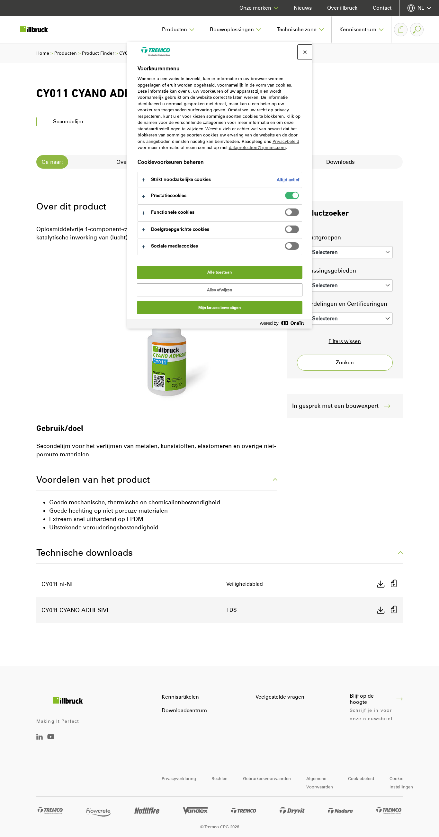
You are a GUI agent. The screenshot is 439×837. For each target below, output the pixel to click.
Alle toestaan (219, 272)
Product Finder (98, 53)
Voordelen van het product (93, 479)
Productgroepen (319, 237)
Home (42, 53)
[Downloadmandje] (401, 29)
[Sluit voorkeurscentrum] (305, 52)
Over (122, 162)
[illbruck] (38, 30)
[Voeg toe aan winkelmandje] (394, 584)
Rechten (219, 778)
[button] (178, 29)
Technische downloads (84, 552)
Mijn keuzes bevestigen (219, 307)
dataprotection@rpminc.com (257, 147)
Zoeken (345, 362)
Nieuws (303, 8)
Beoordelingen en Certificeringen (342, 303)
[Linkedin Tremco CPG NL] (39, 738)
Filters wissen (344, 341)
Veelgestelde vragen (279, 697)
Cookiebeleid (361, 778)
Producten (65, 53)
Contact (382, 8)
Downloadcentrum (184, 710)
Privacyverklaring (179, 778)
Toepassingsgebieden (326, 270)
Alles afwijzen (219, 290)
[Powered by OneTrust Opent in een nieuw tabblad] (284, 325)
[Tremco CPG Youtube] (50, 741)
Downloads (340, 162)
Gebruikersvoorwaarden (267, 778)
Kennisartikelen (180, 697)
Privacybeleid (286, 141)
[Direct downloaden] (381, 584)
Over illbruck (342, 8)
